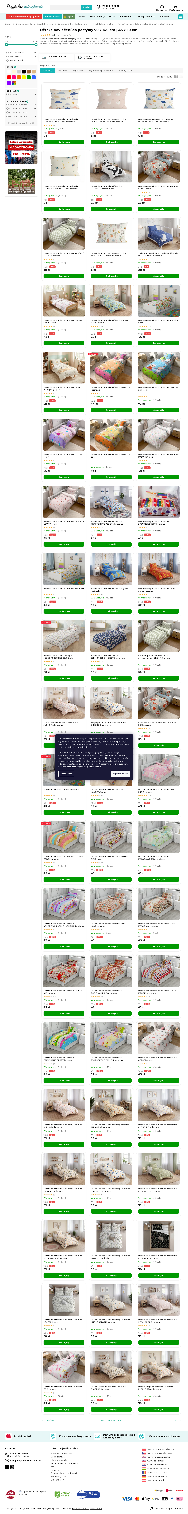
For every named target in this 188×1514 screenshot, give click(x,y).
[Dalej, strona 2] (175, 1420)
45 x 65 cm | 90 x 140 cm (22, 112)
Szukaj (86, 7)
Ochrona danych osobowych (64, 1473)
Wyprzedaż (23, 60)
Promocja (23, 56)
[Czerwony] (9, 77)
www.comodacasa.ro (157, 1472)
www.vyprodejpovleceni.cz (159, 1453)
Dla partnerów (57, 1480)
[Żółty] (23, 77)
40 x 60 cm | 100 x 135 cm (22, 116)
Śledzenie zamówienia (61, 1453)
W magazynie (23, 53)
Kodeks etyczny (58, 1476)
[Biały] (9, 72)
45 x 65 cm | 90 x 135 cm (22, 108)
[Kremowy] (14, 72)
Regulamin (56, 1470)
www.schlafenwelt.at (157, 1480)
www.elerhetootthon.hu (158, 1468)
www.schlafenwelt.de (157, 1476)
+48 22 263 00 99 (19, 1453)
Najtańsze (62, 70)
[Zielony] (28, 77)
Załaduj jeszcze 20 (111, 1420)
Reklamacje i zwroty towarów (65, 1463)
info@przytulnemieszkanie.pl (25, 1460)
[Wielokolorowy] (14, 83)
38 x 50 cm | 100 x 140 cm (22, 105)
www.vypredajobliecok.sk (159, 1457)
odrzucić (62, 764)
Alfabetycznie (125, 70)
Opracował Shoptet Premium (169, 1508)
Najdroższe (78, 70)
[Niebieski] (33, 77)
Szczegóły (111, 209)
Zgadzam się (120, 773)
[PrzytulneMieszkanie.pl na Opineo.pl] (34, 1492)
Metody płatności (59, 1460)
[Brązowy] (28, 72)
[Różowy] (14, 77)
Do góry (49, 1420)
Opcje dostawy (58, 1457)
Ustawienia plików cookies (79, 761)
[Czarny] (23, 72)
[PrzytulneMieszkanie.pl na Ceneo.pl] (63, 1494)
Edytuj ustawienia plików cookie (87, 1508)
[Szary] (19, 72)
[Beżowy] (33, 72)
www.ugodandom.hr (157, 1465)
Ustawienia (66, 774)
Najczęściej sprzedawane (101, 70)
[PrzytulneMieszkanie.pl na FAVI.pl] (10, 1494)
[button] (70, 35)
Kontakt (54, 1466)
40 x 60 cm (22, 94)
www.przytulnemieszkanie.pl (160, 1449)
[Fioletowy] (9, 83)
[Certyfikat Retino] (88, 1494)
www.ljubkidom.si (155, 1461)
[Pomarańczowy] (19, 77)
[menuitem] (24, 16)
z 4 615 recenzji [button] (62, 35)
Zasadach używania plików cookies (84, 767)
